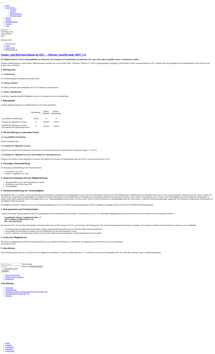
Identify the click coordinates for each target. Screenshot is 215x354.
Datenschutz (9, 351)
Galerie (8, 18)
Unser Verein (10, 8)
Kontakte (8, 24)
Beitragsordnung (16, 14)
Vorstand (13, 10)
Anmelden (5, 271)
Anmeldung (9, 347)
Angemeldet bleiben (10, 269)
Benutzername (27, 264)
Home (7, 6)
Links (7, 26)
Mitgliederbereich (11, 22)
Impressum (9, 349)
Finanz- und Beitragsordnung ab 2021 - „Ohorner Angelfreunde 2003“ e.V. (43, 54)
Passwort (25, 266)
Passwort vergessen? (12, 275)
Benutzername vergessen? (14, 277)
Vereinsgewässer (16, 16)
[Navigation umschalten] (2, 2)
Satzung (13, 12)
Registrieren (9, 279)
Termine (8, 20)
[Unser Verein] (15, 8)
